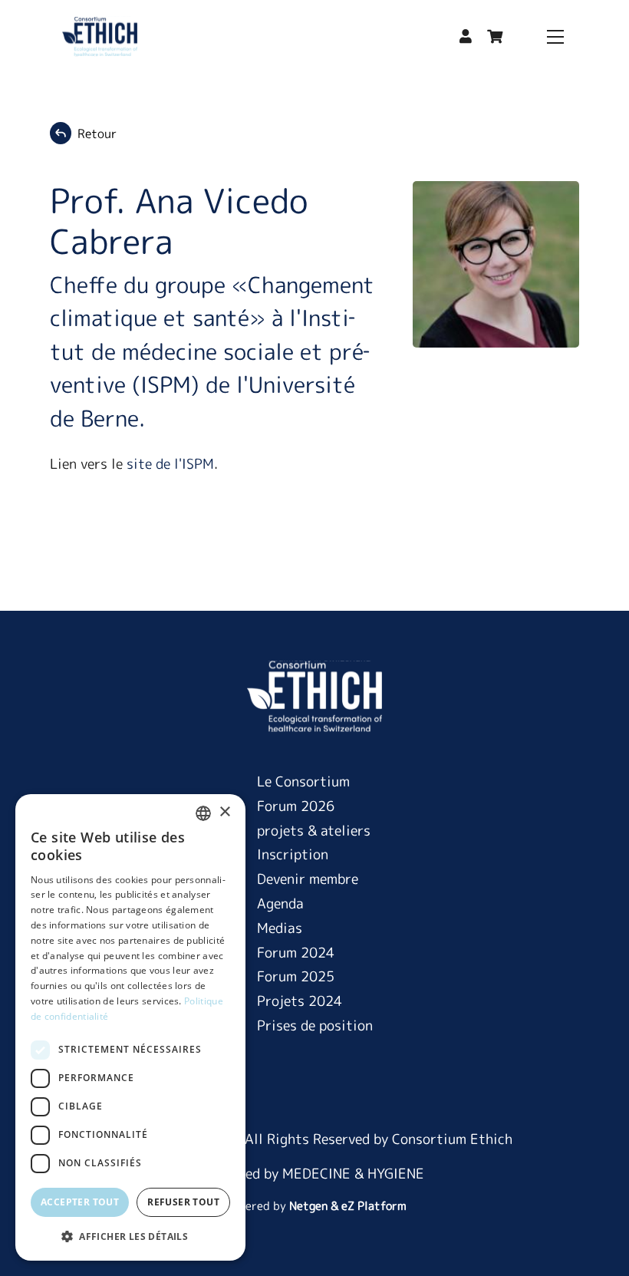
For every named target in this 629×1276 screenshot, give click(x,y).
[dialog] (130, 1027)
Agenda (280, 903)
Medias (279, 928)
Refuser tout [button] (183, 1201)
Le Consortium (303, 781)
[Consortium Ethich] (100, 36)
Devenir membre (307, 879)
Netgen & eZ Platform (348, 1206)
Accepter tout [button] (80, 1201)
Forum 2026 (295, 806)
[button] (465, 36)
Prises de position (315, 1025)
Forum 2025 (295, 976)
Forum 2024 (295, 952)
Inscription (292, 854)
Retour (97, 133)
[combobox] (203, 813)
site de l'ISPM (170, 463)
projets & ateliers (313, 830)
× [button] (224, 812)
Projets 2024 (299, 1001)
